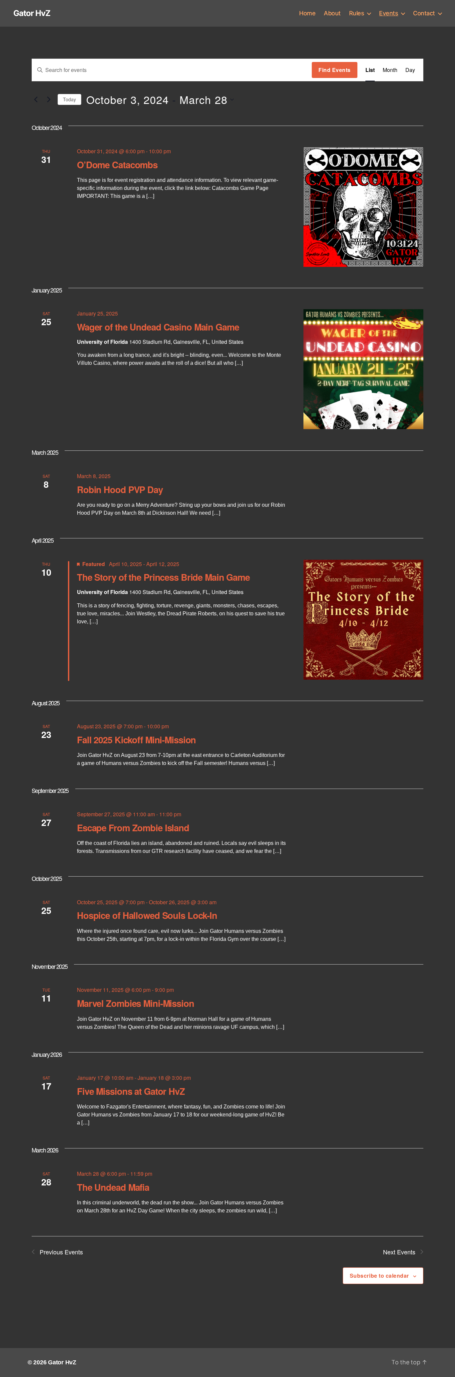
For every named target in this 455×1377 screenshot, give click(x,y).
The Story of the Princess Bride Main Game (163, 577)
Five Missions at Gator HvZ (131, 1091)
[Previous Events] (36, 100)
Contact (424, 13)
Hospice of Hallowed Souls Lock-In (147, 915)
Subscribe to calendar (379, 1275)
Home (307, 13)
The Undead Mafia (113, 1187)
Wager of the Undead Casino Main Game (158, 327)
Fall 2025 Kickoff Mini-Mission (136, 739)
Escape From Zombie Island (133, 827)
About (332, 13)
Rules (356, 13)
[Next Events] (49, 100)
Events (388, 13)
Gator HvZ (31, 13)
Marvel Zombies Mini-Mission (135, 1003)
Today (69, 99)
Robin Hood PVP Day (120, 489)
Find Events (334, 70)
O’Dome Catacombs (117, 164)
